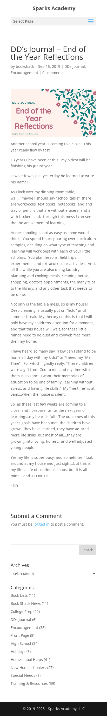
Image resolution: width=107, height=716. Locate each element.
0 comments (53, 72)
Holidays (18, 651)
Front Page (20, 635)
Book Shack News (26, 603)
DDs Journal (74, 66)
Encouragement (24, 72)
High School (21, 643)
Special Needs (23, 675)
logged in (42, 524)
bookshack (25, 66)
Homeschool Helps (27, 659)
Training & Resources (29, 683)
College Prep (21, 611)
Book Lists (19, 595)
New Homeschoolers (28, 667)
